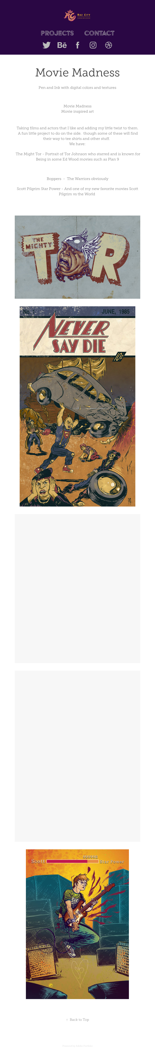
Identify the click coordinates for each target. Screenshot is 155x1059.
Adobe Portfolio (84, 1046)
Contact (99, 33)
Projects (57, 33)
